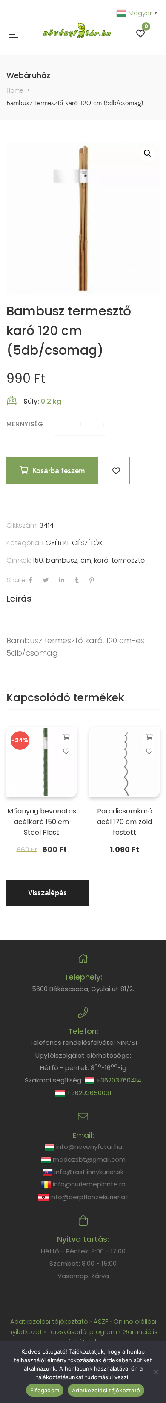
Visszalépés (47, 893)
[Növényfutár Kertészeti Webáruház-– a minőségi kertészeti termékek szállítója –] (77, 34)
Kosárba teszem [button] (66, 737)
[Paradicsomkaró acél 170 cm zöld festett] (124, 762)
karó (101, 560)
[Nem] (155, 1372)
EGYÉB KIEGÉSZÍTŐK (72, 543)
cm (85, 560)
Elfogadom (44, 1390)
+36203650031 (88, 1092)
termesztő (128, 560)
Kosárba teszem (58, 471)
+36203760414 (117, 1080)
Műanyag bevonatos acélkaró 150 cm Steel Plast (41, 821)
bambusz (61, 560)
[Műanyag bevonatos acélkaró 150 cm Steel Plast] (41, 762)
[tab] (83, 598)
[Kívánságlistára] (116, 470)
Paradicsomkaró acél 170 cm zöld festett (124, 821)
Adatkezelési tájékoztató (50, 1321)
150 (38, 560)
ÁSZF (101, 1321)
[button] (147, 153)
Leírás (18, 599)
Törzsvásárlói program (82, 1331)
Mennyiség (24, 424)
